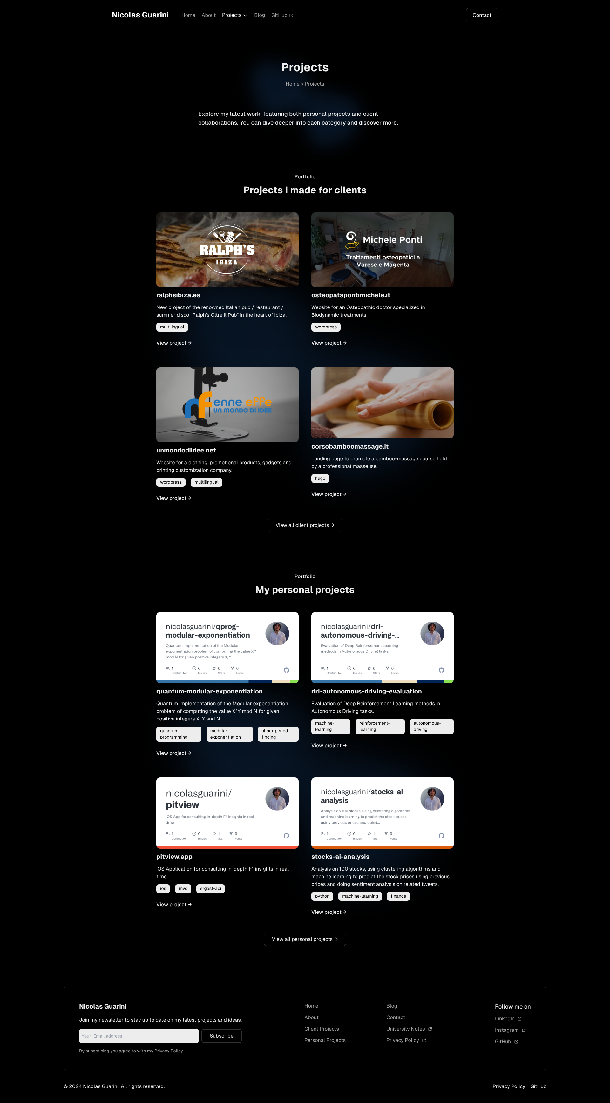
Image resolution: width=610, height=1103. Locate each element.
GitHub (279, 15)
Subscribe (222, 1036)
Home (188, 15)
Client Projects (321, 1029)
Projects (231, 15)
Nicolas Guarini (140, 15)
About (209, 15)
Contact (482, 15)
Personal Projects (325, 1040)
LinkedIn (505, 1019)
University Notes (406, 1029)
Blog (259, 15)
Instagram (507, 1030)
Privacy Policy (168, 1051)
